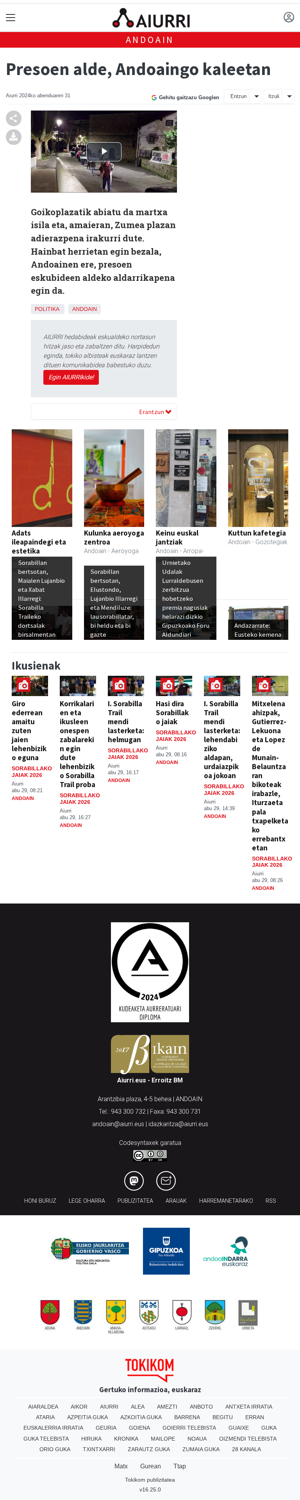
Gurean (150, 1466)
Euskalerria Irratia (53, 1428)
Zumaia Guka (201, 1449)
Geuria (106, 1428)
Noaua (197, 1439)
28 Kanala (246, 1449)
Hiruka (91, 1439)
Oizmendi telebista (248, 1439)
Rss (271, 1201)
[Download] (13, 137)
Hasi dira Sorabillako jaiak (172, 712)
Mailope (163, 1439)
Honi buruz (40, 1201)
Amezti (167, 1407)
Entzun (238, 96)
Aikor (79, 1407)
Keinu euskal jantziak (177, 537)
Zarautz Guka (149, 1449)
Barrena (187, 1417)
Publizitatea (135, 1201)
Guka (269, 1428)
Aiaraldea (43, 1407)
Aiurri (109, 1407)
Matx (121, 1466)
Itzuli (273, 96)
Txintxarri (99, 1449)
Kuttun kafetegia (257, 533)
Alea (138, 1407)
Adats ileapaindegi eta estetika (39, 541)
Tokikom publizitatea (150, 1480)
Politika (47, 309)
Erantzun (152, 412)
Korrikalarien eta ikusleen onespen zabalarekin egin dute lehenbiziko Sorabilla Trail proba (77, 744)
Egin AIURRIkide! (71, 377)
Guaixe (239, 1428)
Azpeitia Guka (87, 1417)
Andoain (150, 40)
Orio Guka (54, 1449)
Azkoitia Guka (141, 1417)
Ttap (179, 1466)
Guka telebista (46, 1439)
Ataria (45, 1417)
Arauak (176, 1201)
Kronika (126, 1439)
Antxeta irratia (248, 1407)
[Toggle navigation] (10, 18)
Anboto (201, 1407)
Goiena (139, 1428)
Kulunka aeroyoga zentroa (114, 537)
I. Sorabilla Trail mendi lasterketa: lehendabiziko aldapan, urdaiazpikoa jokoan (222, 739)
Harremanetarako (226, 1201)
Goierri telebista (189, 1428)
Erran (254, 1417)
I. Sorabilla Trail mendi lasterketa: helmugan (126, 721)
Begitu (222, 1417)
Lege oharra (87, 1201)
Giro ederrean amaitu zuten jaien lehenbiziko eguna (29, 730)
